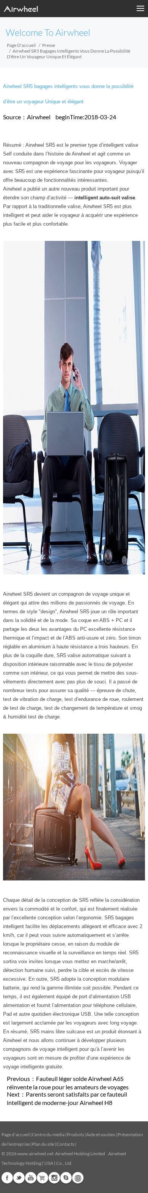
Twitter (19, 1177)
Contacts (65, 1144)
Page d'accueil (21, 45)
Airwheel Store (42, 1177)
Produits (75, 1134)
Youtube (30, 1177)
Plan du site (43, 1144)
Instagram (54, 1177)
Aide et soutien (101, 1134)
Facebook (7, 1177)
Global (77, 1177)
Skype (66, 1177)
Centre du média (48, 1134)
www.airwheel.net (35, 1153)
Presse (48, 45)
